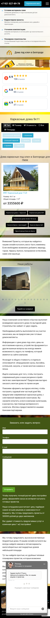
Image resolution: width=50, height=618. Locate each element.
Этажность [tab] (31, 125)
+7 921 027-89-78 (10, 3)
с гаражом (7, 145)
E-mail (4, 447)
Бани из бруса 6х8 (36, 225)
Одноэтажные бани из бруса (25, 231)
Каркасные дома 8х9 (36, 213)
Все (42, 125)
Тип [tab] (8, 125)
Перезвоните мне (33, 4)
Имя (4, 428)
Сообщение (7, 457)
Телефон (5, 438)
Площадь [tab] (10, 130)
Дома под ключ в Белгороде (29, 52)
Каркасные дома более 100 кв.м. (25, 219)
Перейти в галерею (24, 309)
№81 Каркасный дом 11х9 (15, 193)
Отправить (8, 490)
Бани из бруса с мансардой (16, 225)
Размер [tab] (17, 125)
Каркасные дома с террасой (16, 213)
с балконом (28, 135)
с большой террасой (11, 140)
